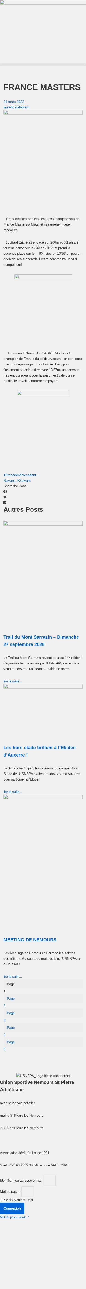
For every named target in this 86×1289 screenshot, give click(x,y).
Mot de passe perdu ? (14, 1217)
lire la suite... (12, 681)
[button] (43, 64)
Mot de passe (10, 1191)
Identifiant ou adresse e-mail (21, 1180)
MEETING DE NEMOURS (29, 939)
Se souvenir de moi (18, 1200)
